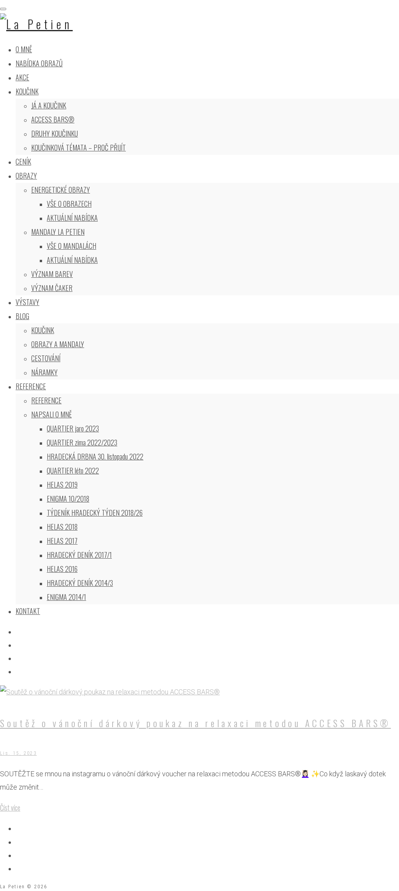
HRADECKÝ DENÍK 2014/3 (80, 583)
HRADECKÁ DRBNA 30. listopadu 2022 (95, 456)
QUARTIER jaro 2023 (73, 428)
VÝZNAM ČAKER (51, 288)
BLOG (22, 316)
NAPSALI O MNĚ (51, 414)
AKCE (22, 77)
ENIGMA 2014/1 (66, 597)
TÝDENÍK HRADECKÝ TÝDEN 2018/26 (95, 513)
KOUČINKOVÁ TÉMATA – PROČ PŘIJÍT (78, 147)
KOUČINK (27, 91)
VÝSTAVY (27, 302)
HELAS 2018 (62, 527)
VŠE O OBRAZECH (69, 204)
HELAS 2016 (62, 569)
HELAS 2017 (62, 541)
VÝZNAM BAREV (52, 274)
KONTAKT (28, 611)
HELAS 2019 (62, 484)
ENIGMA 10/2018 (68, 498)
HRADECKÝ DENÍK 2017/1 (79, 555)
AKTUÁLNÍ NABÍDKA (72, 218)
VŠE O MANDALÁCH (71, 246)
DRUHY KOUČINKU (54, 133)
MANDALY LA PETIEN (58, 232)
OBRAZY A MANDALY (57, 344)
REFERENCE (31, 386)
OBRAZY (26, 175)
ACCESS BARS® (52, 119)
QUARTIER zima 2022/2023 (82, 442)
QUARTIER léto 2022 (73, 470)
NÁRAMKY (44, 372)
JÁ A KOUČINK (48, 105)
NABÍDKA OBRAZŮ (39, 63)
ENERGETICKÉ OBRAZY (60, 190)
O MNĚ (24, 49)
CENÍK (23, 161)
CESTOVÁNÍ (45, 358)
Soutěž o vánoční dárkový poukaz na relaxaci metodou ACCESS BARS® (195, 723)
